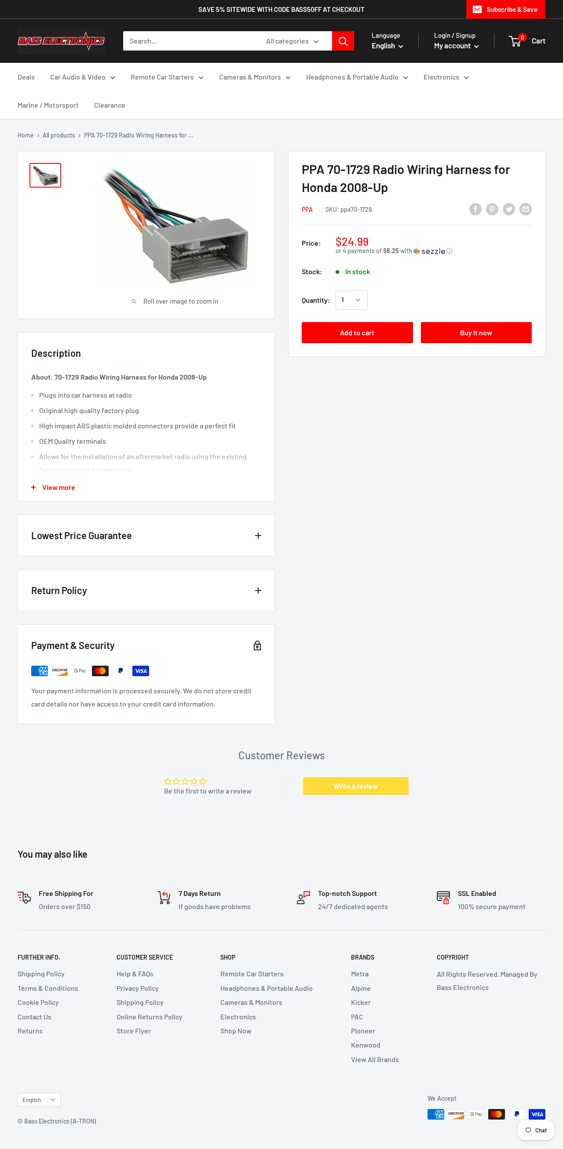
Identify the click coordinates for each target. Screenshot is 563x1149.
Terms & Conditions (48, 988)
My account (453, 45)
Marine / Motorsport (48, 105)
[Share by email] (525, 208)
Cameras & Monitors (250, 76)
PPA (307, 209)
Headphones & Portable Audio (352, 76)
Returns (30, 1030)
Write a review (355, 786)
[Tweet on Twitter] (509, 208)
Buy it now (476, 332)
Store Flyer (134, 1030)
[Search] (343, 41)
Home (26, 135)
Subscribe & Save (512, 9)
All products (59, 135)
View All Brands (375, 1059)
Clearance (109, 105)
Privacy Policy (138, 988)
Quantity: (316, 300)
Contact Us (34, 1016)
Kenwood (365, 1044)
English (31, 1099)
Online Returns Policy (150, 1016)
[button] (434, 251)
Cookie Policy (38, 1002)
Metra (360, 973)
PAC (357, 1016)
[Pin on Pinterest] (492, 208)
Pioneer (363, 1030)
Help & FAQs (135, 973)
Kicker (361, 1002)
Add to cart (357, 332)
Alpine (361, 988)
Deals (26, 76)
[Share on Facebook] (475, 208)
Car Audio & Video (78, 76)
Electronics (441, 76)
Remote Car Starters (162, 76)
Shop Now (236, 1030)
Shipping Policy (41, 973)
